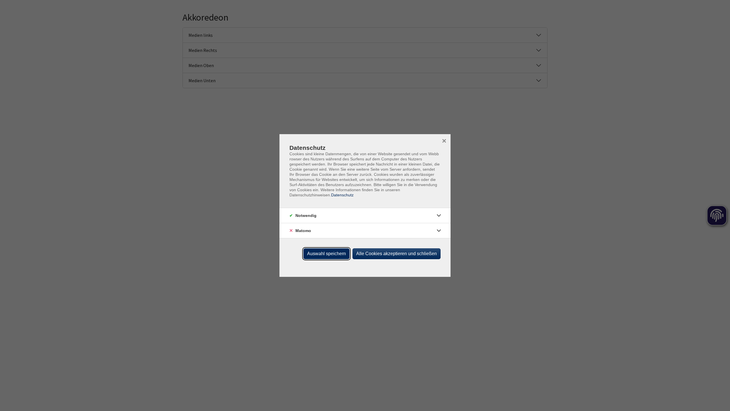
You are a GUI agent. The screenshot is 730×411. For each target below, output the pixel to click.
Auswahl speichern (326, 253)
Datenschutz (342, 195)
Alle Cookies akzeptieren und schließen (396, 253)
